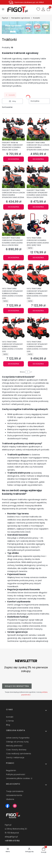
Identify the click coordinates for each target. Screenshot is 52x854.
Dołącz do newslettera (17, 686)
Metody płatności (14, 745)
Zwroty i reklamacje (15, 757)
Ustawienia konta (14, 795)
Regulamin (11, 770)
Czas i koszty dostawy (16, 749)
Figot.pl (5, 18)
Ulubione (10, 799)
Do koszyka (13, 159)
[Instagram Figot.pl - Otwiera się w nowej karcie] (14, 805)
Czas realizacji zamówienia (18, 753)
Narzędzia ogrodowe (20, 18)
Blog (8, 724)
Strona (22, 372)
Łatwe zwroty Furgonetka (17, 737)
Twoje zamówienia (14, 791)
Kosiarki (36, 18)
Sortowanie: (7, 107)
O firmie (10, 721)
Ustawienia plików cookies (18, 778)
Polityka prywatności (15, 774)
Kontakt (9, 717)
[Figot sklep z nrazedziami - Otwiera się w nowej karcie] (7, 805)
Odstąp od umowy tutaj (17, 741)
